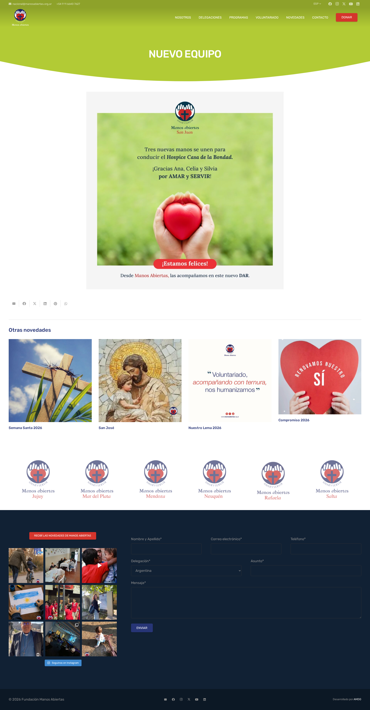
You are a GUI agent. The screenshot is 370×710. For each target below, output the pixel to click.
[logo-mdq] (38, 480)
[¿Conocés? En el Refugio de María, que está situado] (62, 565)
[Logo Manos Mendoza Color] (96, 480)
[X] (344, 3)
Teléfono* (298, 539)
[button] (318, 4)
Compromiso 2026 (293, 420)
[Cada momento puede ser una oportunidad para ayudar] (99, 565)
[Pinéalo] (55, 303)
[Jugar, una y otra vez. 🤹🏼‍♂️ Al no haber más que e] (99, 639)
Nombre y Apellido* (146, 539)
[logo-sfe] (331, 480)
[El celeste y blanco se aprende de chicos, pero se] (26, 602)
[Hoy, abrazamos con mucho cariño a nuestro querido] (26, 639)
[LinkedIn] (357, 3)
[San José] (140, 380)
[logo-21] (20, 17)
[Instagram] (337, 3)
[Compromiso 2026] (320, 377)
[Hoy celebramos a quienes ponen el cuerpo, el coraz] (62, 602)
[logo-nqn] (155, 480)
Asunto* (257, 561)
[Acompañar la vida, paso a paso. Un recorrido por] (99, 602)
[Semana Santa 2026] (50, 380)
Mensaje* (138, 583)
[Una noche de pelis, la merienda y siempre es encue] (62, 639)
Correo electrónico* (226, 539)
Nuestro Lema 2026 (204, 428)
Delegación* (140, 561)
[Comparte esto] (24, 303)
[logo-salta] (273, 480)
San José (106, 428)
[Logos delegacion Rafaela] (214, 480)
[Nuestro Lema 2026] (230, 380)
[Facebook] (330, 3)
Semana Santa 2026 (25, 428)
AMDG (357, 699)
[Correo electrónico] (165, 699)
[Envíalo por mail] (14, 303)
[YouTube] (350, 3)
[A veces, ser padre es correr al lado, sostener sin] (26, 565)
